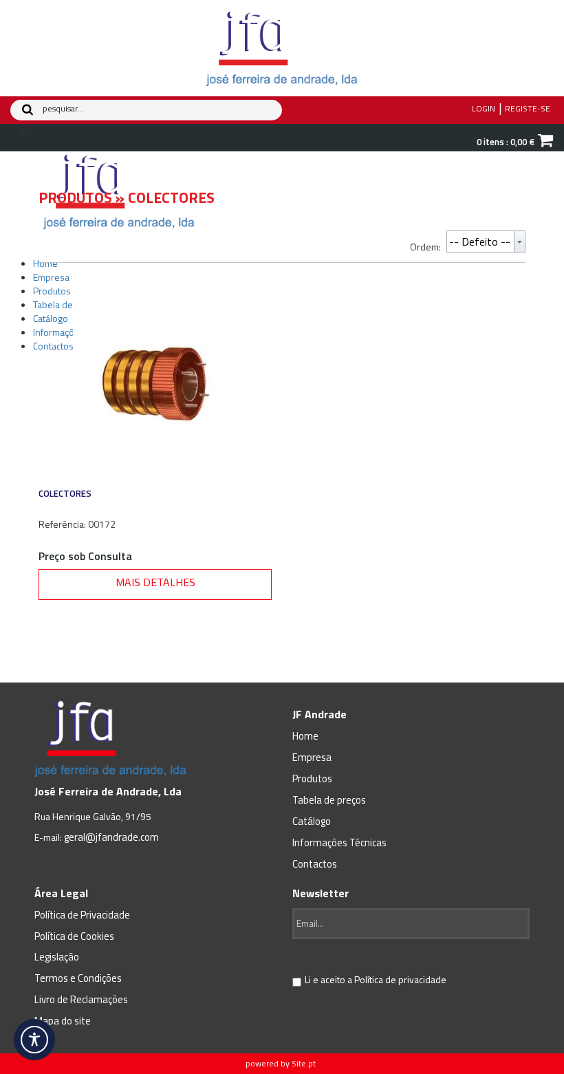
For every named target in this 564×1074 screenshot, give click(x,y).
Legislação (56, 957)
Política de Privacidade (82, 915)
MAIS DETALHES (155, 582)
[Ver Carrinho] (545, 142)
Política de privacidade (400, 979)
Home (305, 736)
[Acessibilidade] (34, 1039)
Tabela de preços (329, 800)
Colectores (65, 493)
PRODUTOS (75, 197)
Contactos (314, 864)
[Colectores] (155, 382)
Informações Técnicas (339, 842)
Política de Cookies (74, 936)
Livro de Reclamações (81, 999)
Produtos (312, 778)
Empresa (312, 757)
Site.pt (304, 1063)
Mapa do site (62, 1021)
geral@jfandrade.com (111, 837)
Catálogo (311, 821)
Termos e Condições (78, 978)
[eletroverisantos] (282, 47)
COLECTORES (171, 197)
